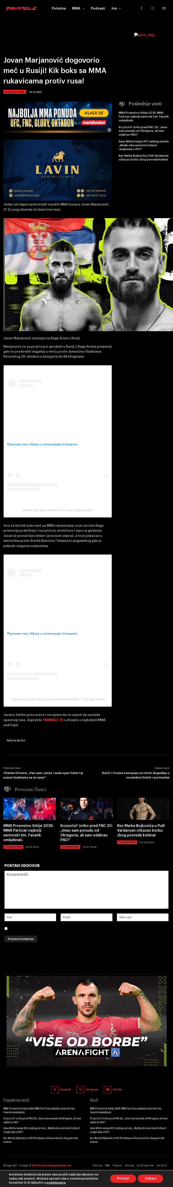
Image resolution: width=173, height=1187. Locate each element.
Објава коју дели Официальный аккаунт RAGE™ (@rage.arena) (58, 699)
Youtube (117, 1089)
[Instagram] (152, 8)
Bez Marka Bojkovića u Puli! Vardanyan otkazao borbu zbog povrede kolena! (141, 830)
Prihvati (123, 1178)
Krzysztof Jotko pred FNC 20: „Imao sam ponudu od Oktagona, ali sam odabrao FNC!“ (143, 131)
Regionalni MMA (15, 91)
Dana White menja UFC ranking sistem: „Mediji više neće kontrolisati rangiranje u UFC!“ (144, 145)
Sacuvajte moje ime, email (33, 928)
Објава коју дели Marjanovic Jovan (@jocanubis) (58, 510)
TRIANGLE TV (53, 720)
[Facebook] (141, 8)
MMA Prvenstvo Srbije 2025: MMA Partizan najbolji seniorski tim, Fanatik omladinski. (144, 116)
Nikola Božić (16, 740)
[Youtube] (163, 8)
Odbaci (150, 1178)
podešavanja (56, 1182)
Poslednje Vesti (13, 847)
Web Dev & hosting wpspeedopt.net (52, 1165)
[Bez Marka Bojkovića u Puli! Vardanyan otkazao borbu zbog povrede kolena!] (143, 809)
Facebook (65, 1089)
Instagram (92, 1089)
